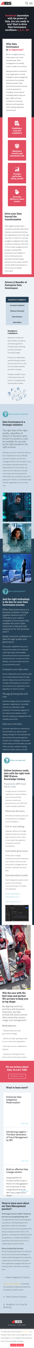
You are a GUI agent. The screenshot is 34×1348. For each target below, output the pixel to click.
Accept (13, 1345)
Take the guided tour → (13, 902)
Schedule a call (17, 1076)
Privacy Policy (26, 1331)
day (24, 1325)
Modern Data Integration (12, 1284)
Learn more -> (25, 1123)
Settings (20, 1345)
